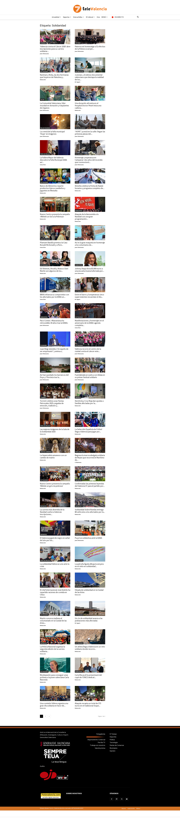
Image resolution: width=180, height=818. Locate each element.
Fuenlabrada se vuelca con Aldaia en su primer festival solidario (90, 376)
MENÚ (103, 17)
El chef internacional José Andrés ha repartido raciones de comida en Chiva (55, 592)
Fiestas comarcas (46, 452)
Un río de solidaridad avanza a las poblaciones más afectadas (88, 619)
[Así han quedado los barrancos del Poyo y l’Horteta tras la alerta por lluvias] (55, 365)
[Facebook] (111, 799)
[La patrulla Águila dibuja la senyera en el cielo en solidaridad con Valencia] (90, 554)
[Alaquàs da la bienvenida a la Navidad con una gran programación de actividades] (90, 204)
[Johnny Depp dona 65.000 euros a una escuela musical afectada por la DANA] (90, 258)
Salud (42, 100)
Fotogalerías (100, 734)
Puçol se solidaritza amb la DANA (88, 538)
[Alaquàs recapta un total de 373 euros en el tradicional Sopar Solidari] (90, 693)
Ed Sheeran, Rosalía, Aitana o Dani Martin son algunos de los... (54, 269)
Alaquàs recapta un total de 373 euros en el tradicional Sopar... (88, 704)
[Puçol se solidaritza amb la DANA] (90, 528)
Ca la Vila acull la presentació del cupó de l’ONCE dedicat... (88, 676)
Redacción (43, 79)
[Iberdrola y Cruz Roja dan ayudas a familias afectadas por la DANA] (90, 391)
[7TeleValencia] (90, 9)
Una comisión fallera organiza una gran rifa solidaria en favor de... (54, 704)
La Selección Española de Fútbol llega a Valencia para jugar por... (88, 430)
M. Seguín (77, 82)
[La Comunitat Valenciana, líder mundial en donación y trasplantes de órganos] (55, 93)
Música (138, 808)
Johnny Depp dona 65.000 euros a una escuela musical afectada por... (89, 269)
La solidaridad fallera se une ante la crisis (54, 565)
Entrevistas (79, 71)
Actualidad (55, 17)
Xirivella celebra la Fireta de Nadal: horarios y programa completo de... (89, 187)
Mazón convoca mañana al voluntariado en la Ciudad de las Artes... (53, 620)
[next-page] (49, 716)
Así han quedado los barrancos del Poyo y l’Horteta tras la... (54, 376)
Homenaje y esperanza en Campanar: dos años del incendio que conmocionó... (89, 160)
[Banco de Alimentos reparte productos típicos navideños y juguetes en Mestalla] (55, 175)
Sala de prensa (100, 748)
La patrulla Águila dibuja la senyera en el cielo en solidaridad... (89, 565)
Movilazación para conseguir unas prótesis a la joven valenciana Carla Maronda (54, 677)
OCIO (76, 182)
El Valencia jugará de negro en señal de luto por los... (55, 539)
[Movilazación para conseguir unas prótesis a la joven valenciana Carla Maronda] (55, 665)
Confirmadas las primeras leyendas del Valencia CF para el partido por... (90, 484)
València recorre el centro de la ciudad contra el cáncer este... (88, 350)
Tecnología (114, 742)
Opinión (112, 751)
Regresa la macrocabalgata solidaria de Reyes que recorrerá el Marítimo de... (90, 457)
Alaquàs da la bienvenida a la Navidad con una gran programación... (86, 216)
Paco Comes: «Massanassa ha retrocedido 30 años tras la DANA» (54, 321)
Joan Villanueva (44, 53)
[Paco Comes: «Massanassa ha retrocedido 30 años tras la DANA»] (55, 310)
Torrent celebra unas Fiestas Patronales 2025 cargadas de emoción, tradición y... (52, 403)
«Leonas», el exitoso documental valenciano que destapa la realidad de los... (89, 77)
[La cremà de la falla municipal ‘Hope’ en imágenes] (55, 121)
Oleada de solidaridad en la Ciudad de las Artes (89, 591)
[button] (138, 17)
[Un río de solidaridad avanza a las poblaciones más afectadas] (90, 608)
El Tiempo (113, 734)
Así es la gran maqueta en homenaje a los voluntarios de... (90, 243)
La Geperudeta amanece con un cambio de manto (53, 456)
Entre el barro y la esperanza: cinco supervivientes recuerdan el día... (89, 295)
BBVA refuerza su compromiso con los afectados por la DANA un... (54, 295)
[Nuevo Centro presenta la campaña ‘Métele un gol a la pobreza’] (55, 473)
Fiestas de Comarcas (117, 745)
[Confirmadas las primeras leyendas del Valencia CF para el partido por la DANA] (90, 473)
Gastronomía (131, 808)
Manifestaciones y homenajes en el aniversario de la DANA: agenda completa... (89, 323)
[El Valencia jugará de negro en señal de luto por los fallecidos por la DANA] (55, 528)
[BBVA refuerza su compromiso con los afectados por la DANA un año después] (55, 284)
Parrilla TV (101, 742)
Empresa (43, 211)
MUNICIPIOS (78, 211)
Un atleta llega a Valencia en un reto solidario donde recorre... (90, 647)
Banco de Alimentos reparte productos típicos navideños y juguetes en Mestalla (52, 188)
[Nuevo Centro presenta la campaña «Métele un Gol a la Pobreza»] (55, 204)
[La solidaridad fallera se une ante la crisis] (55, 554)
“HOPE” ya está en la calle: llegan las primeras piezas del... (90, 132)
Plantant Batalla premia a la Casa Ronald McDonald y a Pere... (53, 243)
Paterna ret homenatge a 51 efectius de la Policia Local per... (90, 47)
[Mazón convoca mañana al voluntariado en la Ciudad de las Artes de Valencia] (55, 608)
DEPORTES (78, 426)
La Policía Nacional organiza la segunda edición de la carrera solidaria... (52, 649)
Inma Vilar (43, 164)
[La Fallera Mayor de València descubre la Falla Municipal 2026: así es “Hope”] (55, 147)
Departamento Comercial (96, 740)
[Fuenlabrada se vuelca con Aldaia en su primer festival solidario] (90, 365)
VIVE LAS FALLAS (45, 154)
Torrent (43, 371)
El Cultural (89, 17)
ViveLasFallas (77, 17)
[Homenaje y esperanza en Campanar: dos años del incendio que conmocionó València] (90, 147)
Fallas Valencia (45, 128)
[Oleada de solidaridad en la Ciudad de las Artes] (90, 580)
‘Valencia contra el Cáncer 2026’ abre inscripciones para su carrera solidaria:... (55, 48)
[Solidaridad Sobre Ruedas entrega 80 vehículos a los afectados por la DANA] (90, 499)
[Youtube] (127, 799)
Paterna (78, 43)
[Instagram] (116, 799)
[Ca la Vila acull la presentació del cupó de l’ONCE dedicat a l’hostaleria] (90, 665)
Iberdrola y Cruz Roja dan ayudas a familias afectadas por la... (89, 402)
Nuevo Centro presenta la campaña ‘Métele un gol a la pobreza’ (55, 484)
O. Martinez (78, 462)
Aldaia (77, 371)
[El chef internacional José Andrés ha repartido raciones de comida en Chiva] (55, 580)
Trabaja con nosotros (97, 745)
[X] (122, 799)
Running (43, 43)
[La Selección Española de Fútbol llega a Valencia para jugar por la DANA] (90, 419)
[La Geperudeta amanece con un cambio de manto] (55, 445)
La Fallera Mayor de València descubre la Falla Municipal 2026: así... (53, 160)
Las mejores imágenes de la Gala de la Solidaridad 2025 (54, 430)
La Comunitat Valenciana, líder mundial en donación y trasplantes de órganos (54, 105)
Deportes (66, 17)
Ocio (98, 17)
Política (112, 740)
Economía (43, 345)
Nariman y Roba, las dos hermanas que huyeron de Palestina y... (54, 76)
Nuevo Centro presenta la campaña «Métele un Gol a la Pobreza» (55, 215)
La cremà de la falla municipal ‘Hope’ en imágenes (52, 132)
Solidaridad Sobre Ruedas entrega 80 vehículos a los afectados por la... (90, 510)
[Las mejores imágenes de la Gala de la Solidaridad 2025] (55, 419)
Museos (124, 808)
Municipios (113, 748)
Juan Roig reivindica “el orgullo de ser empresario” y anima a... (54, 350)
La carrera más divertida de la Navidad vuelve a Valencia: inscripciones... (52, 512)
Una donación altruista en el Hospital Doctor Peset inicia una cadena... (88, 105)
